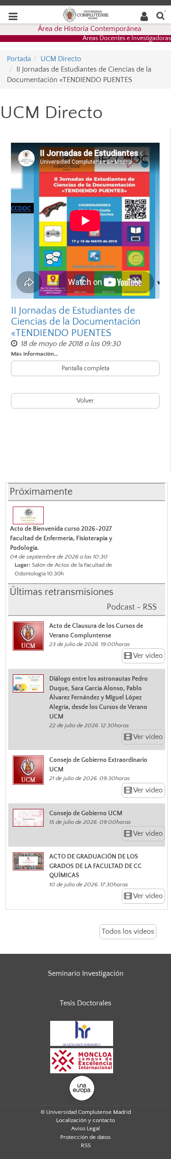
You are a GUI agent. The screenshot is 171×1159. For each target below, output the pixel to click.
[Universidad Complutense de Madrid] (85, 14)
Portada (19, 59)
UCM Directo (61, 59)
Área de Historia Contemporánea (89, 29)
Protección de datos (85, 1137)
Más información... (34, 354)
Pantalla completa (85, 368)
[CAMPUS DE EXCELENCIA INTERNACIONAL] (81, 1060)
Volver (85, 400)
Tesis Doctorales (85, 1003)
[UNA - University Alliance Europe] (81, 1087)
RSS (86, 1145)
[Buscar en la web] (160, 15)
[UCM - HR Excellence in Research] (81, 1033)
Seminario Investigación (86, 973)
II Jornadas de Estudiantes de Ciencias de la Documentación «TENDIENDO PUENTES (75, 322)
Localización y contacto (85, 1120)
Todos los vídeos (128, 931)
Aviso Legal (85, 1128)
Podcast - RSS (132, 607)
